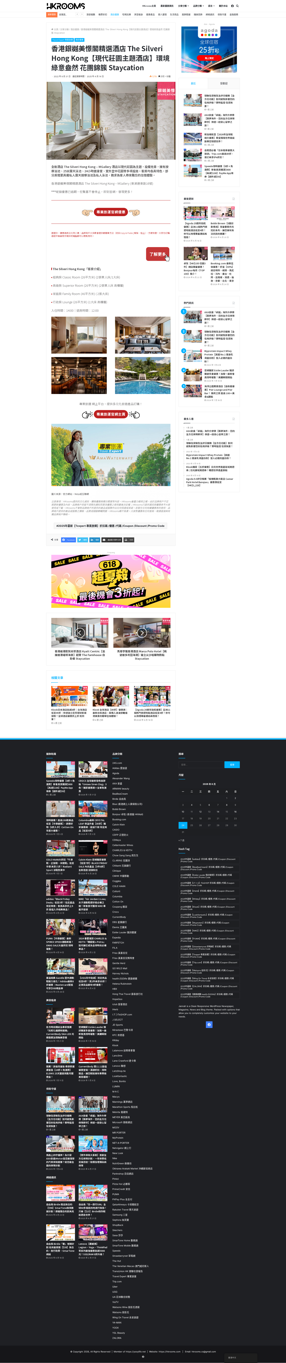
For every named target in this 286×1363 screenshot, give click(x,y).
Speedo (116, 1250)
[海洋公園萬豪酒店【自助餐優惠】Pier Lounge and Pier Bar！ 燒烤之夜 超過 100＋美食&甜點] (193, 391)
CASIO (115, 829)
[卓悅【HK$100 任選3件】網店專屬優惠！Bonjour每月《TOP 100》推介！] (196, 253)
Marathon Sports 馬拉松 (125, 1107)
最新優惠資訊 (167, 6)
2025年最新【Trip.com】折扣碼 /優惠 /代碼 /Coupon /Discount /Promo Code (208, 963)
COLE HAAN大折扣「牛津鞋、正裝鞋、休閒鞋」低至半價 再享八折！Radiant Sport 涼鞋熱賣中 (60, 865)
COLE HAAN (118, 886)
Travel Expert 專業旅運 (62, 40)
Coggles (116, 881)
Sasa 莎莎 (117, 1235)
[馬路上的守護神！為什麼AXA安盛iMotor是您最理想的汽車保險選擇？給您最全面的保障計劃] (60, 1144)
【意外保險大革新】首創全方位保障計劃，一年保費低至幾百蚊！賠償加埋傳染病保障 (92, 1160)
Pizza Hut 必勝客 (121, 1184)
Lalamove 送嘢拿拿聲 (123, 1050)
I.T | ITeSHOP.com (122, 1014)
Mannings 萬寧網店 (122, 1102)
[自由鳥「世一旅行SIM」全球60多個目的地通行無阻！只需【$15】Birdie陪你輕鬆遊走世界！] (93, 1193)
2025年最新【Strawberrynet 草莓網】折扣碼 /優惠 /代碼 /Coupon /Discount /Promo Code (205, 947)
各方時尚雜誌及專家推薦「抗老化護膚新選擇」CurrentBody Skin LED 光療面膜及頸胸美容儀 (60, 1032)
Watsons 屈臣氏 (120, 1312)
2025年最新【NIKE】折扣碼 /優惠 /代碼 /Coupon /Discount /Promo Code (207, 931)
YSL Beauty (118, 1333)
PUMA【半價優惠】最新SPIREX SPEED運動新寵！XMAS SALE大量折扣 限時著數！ (59, 943)
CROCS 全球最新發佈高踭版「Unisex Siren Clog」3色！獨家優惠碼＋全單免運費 (93, 786)
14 (218, 811)
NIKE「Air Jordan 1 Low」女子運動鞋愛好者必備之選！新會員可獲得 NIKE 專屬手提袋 (93, 904)
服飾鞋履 (186, 14)
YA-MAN (116, 1322)
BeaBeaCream (120, 793)
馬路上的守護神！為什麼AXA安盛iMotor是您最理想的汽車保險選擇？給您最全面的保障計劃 (60, 1160)
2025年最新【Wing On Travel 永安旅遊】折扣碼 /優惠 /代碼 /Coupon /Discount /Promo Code (207, 979)
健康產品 (150, 14)
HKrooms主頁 (149, 6)
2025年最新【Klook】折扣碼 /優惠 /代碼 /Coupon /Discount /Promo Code (207, 908)
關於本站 (223, 6)
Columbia (117, 896)
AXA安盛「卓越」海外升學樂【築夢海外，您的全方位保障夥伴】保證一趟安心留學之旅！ (219, 120)
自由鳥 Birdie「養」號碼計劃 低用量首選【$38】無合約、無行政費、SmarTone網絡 (60, 1249)
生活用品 (174, 14)
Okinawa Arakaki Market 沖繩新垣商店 (132, 1168)
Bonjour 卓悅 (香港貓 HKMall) (127, 814)
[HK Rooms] (66, 6)
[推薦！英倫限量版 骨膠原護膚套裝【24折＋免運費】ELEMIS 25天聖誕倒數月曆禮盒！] (60, 1055)
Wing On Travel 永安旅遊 (125, 1317)
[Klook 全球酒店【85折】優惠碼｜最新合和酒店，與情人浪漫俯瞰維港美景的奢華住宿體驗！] (111, 696)
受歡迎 (224, 83)
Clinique (116, 870)
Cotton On (117, 901)
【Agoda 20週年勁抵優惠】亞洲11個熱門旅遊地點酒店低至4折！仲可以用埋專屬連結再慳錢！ (152, 713)
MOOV (115, 1127)
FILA (114, 947)
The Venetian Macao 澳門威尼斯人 (130, 1266)
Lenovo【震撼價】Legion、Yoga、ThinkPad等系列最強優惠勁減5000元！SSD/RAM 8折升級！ (93, 1249)
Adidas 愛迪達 (119, 768)
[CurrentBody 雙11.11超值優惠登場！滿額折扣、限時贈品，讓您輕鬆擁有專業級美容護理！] (93, 1055)
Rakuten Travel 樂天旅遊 (125, 1209)
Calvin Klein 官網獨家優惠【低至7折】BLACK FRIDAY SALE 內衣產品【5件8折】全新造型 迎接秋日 (93, 865)
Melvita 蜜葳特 (120, 1112)
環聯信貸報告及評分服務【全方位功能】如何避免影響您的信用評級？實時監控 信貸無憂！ (219, 101)
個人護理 (162, 14)
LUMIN (116, 1086)
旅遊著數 (91, 14)
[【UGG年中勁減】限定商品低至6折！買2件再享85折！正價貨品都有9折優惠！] (93, 966)
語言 (210, 6)
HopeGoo (117, 999)
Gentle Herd (118, 963)
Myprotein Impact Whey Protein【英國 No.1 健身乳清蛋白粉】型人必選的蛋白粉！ (218, 356)
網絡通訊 (210, 14)
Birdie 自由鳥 (119, 799)
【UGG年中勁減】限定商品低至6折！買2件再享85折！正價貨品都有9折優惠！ (93, 981)
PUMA (115, 1194)
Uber (115, 1286)
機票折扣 (102, 14)
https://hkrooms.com (169, 1351)
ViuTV (115, 1302)
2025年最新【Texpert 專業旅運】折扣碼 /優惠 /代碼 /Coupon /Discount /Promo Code (111, 525)
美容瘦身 (138, 14)
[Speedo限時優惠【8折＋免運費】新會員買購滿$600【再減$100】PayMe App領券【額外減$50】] (193, 171)
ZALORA (116, 1338)
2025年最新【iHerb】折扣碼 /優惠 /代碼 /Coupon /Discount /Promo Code (207, 892)
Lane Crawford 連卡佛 (124, 1060)
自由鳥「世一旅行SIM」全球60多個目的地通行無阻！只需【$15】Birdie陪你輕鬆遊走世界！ (93, 1209)
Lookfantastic (119, 1076)
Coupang (111, 552)
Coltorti (116, 891)
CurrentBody (119, 917)
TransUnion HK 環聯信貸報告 (127, 1271)
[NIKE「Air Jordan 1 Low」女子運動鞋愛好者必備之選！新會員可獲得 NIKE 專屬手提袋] (93, 888)
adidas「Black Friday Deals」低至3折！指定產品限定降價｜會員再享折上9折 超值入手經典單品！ (60, 904)
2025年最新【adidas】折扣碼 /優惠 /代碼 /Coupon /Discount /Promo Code (207, 860)
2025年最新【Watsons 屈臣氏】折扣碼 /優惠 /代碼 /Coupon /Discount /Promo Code (207, 971)
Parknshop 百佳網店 (123, 1173)
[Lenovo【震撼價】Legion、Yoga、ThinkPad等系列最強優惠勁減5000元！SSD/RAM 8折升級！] (93, 1232)
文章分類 (182, 6)
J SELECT (117, 1019)
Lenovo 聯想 (119, 1066)
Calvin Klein (118, 824)
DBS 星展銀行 (119, 922)
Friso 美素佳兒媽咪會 (123, 958)
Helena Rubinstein (122, 983)
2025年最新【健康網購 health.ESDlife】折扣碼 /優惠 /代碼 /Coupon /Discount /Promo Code (206, 995)
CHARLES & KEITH (122, 850)
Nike (114, 1158)
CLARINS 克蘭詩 (121, 860)
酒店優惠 (114, 14)
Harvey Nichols (120, 973)
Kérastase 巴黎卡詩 (122, 1030)
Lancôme (117, 1055)
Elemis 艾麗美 (119, 927)
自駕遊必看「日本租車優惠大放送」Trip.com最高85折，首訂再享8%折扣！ (219, 154)
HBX (114, 989)
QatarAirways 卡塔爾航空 (125, 1204)
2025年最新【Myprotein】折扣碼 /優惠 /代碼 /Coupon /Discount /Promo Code (204, 923)
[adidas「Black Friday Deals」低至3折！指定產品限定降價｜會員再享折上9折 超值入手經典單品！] (60, 888)
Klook (115, 1045)
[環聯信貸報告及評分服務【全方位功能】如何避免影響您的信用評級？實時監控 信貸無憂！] (193, 100)
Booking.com (119, 819)
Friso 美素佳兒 (119, 953)
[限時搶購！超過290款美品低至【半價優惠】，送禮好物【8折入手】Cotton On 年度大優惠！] (60, 809)
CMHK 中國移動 (120, 876)
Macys (115, 1096)
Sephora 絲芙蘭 (120, 1220)
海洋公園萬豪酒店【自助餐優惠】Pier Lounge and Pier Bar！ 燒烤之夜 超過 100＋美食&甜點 (219, 391)
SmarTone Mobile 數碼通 (125, 1245)
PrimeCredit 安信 (121, 1189)
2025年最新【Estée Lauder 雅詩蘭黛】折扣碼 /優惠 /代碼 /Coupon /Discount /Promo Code (206, 876)
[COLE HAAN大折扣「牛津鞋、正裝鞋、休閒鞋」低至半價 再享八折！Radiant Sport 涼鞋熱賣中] (60, 848)
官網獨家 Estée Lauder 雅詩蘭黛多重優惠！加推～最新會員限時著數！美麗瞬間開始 (219, 374)
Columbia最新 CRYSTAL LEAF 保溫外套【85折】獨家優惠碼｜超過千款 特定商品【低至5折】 (93, 825)
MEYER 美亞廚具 (121, 1117)
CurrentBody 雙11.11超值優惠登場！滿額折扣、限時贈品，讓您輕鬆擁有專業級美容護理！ (93, 1071)
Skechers (117, 1230)
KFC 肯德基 (118, 1035)
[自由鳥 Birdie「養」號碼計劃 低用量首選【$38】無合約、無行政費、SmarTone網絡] (60, 1232)
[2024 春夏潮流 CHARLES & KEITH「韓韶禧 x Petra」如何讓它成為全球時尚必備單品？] (93, 927)
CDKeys (116, 840)
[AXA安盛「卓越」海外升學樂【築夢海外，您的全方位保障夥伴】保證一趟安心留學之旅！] (193, 119)
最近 (193, 83)
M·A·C (115, 1091)
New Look (117, 1153)
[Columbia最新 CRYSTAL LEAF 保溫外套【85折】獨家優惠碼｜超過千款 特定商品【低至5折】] (93, 809)
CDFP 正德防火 (120, 835)
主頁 (55, 29)
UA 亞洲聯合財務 (121, 1297)
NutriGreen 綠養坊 (122, 1163)
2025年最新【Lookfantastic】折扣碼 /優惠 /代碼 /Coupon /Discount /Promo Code (206, 916)
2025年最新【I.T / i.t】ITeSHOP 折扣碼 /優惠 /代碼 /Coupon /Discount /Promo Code (207, 884)
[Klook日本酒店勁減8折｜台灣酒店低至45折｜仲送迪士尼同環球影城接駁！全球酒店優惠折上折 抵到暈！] (69, 696)
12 (200, 811)
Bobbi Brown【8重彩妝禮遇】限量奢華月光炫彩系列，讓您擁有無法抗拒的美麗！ (222, 228)
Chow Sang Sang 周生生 (125, 855)
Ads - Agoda (209, 24)
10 (183, 811)
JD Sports (117, 1024)
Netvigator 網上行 (121, 1148)
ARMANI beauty (120, 788)
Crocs (115, 912)
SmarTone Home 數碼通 (125, 1240)
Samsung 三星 (120, 1214)
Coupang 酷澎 (119, 906)
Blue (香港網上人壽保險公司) (127, 804)
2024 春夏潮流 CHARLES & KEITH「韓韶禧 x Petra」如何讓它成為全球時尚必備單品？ (93, 943)
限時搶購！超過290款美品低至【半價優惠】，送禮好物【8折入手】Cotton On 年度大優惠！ (59, 825)
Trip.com (117, 1281)
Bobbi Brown (119, 809)
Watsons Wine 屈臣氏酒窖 (126, 1307)
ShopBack (117, 1225)
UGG (114, 1291)
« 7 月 (181, 840)
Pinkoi (115, 1179)
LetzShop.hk (119, 1071)
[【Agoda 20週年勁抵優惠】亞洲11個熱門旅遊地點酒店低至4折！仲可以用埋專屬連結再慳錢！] (152, 696)
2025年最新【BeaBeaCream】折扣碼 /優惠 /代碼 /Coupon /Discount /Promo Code (206, 868)
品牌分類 (197, 6)
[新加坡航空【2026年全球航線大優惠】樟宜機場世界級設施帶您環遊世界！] (193, 139)
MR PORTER (118, 1132)
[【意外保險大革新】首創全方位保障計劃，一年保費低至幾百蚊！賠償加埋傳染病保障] (93, 1144)
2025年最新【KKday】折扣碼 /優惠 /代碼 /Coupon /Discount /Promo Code (207, 900)
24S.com (117, 763)
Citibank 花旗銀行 (121, 865)
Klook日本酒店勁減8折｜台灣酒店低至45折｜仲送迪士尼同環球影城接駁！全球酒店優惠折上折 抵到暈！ (69, 714)
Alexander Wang (121, 778)
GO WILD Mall (119, 968)
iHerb (115, 1009)
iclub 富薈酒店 (119, 1004)
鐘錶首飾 (198, 14)
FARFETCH (118, 942)
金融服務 (234, 14)
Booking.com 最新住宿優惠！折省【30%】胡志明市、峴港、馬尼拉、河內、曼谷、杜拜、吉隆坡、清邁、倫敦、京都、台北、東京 (222, 272)
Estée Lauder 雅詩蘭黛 (124, 932)
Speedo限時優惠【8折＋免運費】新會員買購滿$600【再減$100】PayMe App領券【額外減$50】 (218, 171)
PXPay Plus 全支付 (122, 1199)
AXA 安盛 (117, 783)
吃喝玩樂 (126, 14)
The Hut (116, 1261)
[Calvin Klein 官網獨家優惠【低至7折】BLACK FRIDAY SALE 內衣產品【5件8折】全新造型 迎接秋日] (93, 848)
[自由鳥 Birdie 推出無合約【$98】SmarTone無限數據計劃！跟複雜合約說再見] (60, 1193)
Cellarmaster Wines (122, 845)
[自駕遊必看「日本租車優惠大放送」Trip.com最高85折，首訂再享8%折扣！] (193, 155)
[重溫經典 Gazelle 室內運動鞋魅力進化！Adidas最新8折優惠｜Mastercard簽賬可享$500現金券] (60, 966)
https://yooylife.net (136, 1351)
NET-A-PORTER (120, 1143)
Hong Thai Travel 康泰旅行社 (127, 994)
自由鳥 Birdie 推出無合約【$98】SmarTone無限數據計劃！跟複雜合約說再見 (60, 1208)
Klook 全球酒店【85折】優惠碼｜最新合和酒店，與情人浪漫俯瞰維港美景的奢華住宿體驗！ (110, 713)
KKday (115, 1040)
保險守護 (222, 14)
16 (235, 811)
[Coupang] (110, 581)
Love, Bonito (119, 1081)
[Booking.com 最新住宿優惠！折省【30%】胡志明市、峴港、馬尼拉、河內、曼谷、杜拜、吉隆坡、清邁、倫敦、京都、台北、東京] (223, 253)
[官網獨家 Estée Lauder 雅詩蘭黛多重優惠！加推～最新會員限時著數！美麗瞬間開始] (193, 375)
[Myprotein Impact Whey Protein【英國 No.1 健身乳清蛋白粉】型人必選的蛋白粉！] (193, 355)
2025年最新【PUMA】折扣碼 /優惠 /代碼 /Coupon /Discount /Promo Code (207, 939)
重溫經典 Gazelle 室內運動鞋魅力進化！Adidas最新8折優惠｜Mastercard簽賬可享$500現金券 (60, 983)
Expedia (116, 937)
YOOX (115, 1327)
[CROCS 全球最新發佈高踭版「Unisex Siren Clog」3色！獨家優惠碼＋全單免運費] (93, 769)
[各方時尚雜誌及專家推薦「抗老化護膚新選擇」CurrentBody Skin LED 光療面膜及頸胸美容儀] (60, 1016)
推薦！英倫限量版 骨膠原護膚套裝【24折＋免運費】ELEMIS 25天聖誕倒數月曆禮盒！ (60, 1071)
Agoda (115, 773)
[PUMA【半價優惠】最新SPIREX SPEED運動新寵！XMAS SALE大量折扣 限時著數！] (60, 927)
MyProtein (117, 1137)
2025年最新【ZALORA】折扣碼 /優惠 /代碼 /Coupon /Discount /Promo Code (208, 987)
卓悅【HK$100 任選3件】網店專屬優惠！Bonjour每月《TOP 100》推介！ (195, 268)
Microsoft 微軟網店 (122, 1122)
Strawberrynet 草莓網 (123, 1256)
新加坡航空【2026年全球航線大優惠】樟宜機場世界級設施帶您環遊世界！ (219, 138)
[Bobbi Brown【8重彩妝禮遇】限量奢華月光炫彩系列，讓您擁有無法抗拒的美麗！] (223, 213)
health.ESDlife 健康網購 (124, 978)
